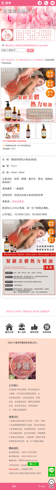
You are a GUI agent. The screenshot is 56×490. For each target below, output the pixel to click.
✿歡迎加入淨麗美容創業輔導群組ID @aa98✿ (26, 45)
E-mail (42, 486)
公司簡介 (18, 311)
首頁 (3, 60)
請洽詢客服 (18, 201)
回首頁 (9, 311)
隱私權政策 (43, 342)
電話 (14, 486)
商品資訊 (10, 60)
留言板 (36, 311)
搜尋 (30, 50)
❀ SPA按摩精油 (37, 60)
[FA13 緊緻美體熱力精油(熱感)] (12, 138)
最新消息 (28, 311)
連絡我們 (45, 311)
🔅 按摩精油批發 (22, 60)
